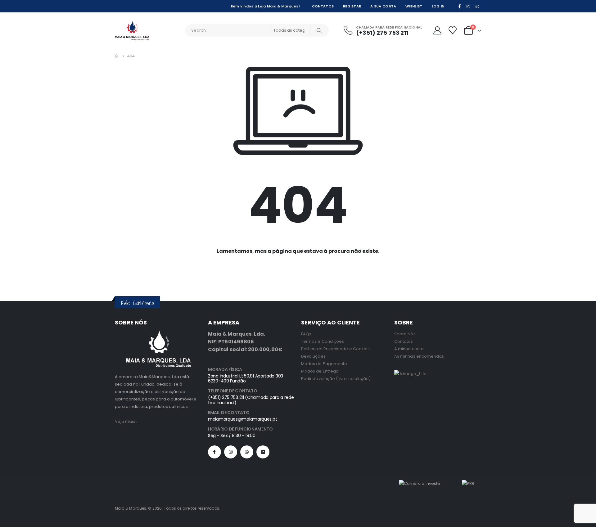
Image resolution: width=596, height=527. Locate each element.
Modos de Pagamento (324, 364)
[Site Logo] (132, 30)
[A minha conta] (437, 30)
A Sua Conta (383, 6)
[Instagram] (468, 6)
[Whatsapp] (246, 451)
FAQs (306, 334)
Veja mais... (126, 421)
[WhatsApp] (477, 6)
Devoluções (313, 356)
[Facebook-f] (214, 451)
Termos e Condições (322, 341)
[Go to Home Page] (117, 56)
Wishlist (413, 6)
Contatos (323, 6)
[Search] (319, 30)
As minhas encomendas (419, 356)
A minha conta (409, 349)
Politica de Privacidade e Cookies (335, 349)
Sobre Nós (405, 334)
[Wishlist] (452, 30)
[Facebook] (459, 6)
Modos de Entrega (320, 371)
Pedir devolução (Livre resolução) (336, 379)
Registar (352, 6)
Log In (438, 6)
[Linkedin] (262, 451)
